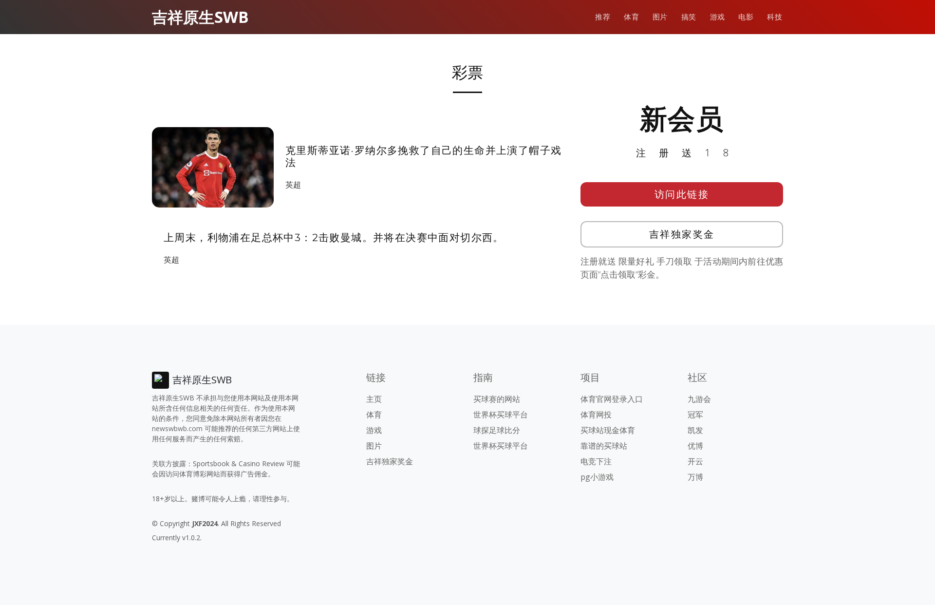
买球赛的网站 (496, 399)
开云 (695, 461)
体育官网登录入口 (611, 399)
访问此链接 (682, 194)
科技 (774, 16)
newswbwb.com (177, 428)
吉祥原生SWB (200, 16)
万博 (695, 477)
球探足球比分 (496, 430)
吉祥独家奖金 (682, 234)
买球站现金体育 (607, 430)
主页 (374, 399)
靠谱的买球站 (603, 445)
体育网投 (596, 414)
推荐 (602, 16)
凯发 (695, 430)
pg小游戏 (597, 477)
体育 (631, 16)
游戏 (717, 16)
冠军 (695, 414)
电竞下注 (596, 461)
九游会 (699, 399)
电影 (745, 16)
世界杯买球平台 (500, 414)
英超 (293, 184)
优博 (695, 445)
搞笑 (688, 16)
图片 (660, 16)
